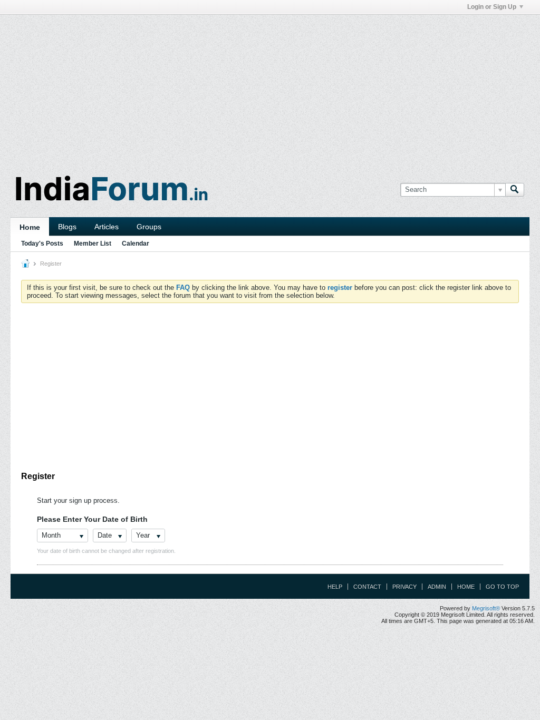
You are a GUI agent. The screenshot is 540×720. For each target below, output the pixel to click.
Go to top (502, 586)
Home (30, 227)
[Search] (514, 190)
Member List (92, 243)
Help (334, 586)
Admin (437, 586)
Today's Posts (42, 243)
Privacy (404, 586)
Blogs (67, 226)
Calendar (135, 243)
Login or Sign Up (491, 7)
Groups (149, 226)
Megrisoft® (486, 608)
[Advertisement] (270, 88)
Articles (106, 226)
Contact (367, 586)
